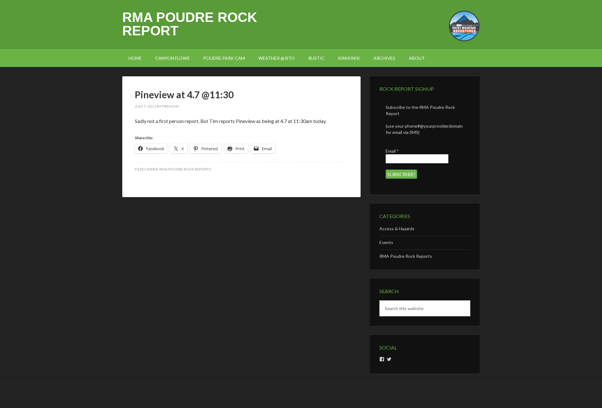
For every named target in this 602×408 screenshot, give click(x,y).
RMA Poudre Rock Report (189, 24)
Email (392, 151)
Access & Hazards (397, 228)
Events (386, 242)
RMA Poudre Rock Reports (185, 169)
